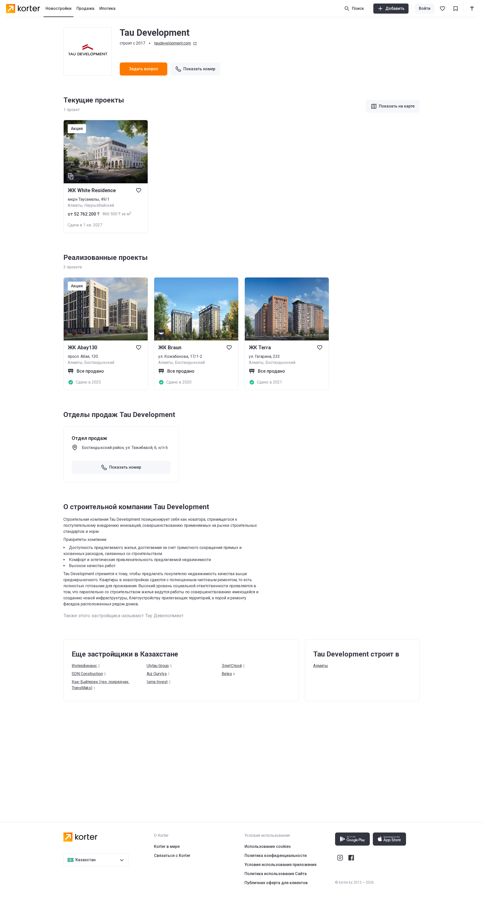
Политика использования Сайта (276, 873)
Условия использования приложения (280, 864)
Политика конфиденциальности (276, 855)
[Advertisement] (214, 756)
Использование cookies (268, 846)
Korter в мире (167, 846)
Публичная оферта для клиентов (276, 882)
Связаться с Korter (172, 855)
